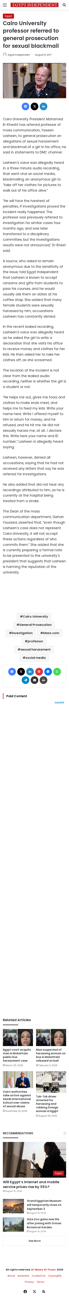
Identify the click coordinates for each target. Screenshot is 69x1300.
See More (35, 1241)
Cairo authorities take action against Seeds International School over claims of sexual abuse (17, 1099)
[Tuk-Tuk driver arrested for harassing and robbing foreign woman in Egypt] (51, 1082)
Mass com (51, 633)
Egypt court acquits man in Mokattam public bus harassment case (17, 1055)
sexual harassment (36, 649)
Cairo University (35, 616)
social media (35, 658)
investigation (22, 633)
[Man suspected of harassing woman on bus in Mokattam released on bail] (51, 1037)
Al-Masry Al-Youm (43, 1269)
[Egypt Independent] (34, 5)
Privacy (29, 1282)
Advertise (23, 1276)
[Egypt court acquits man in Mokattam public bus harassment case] (18, 1037)
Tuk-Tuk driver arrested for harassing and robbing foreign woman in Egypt (47, 1104)
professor (35, 641)
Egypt (8, 16)
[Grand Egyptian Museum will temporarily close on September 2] (13, 1206)
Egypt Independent (19, 54)
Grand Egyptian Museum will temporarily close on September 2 (44, 1205)
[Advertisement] (34, 861)
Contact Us (38, 1276)
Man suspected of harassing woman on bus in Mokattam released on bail (51, 1055)
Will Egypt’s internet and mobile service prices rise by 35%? (31, 1184)
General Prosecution (35, 625)
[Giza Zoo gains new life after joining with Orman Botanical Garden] (13, 1224)
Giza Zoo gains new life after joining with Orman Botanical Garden (44, 1223)
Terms (40, 1282)
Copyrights (55, 1276)
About (11, 1276)
